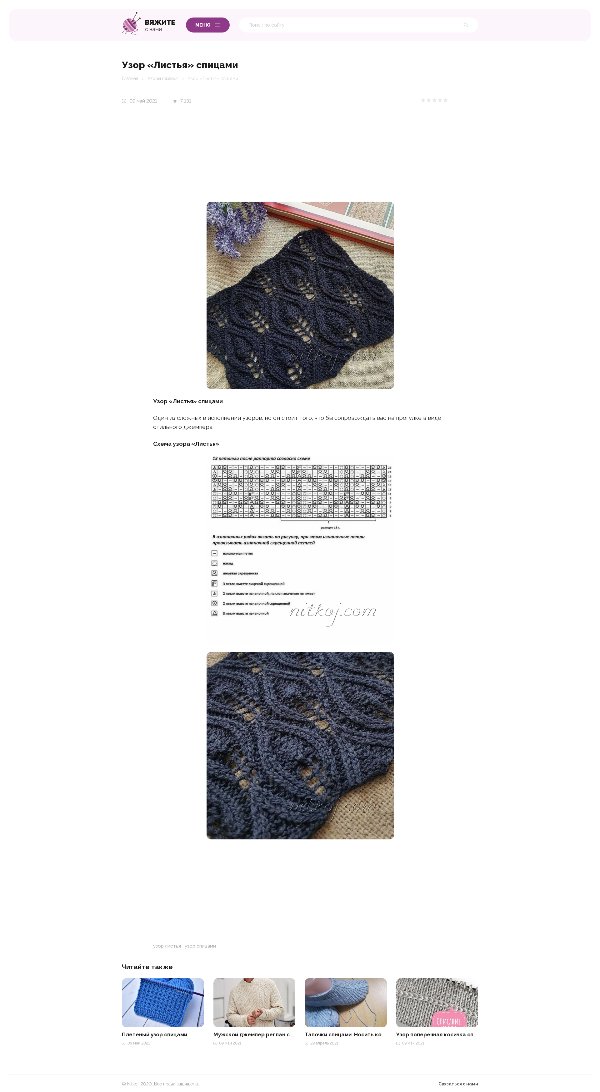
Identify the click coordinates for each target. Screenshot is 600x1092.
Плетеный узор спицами (154, 1034)
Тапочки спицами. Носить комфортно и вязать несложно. (346, 1034)
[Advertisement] (300, 158)
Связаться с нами (458, 1083)
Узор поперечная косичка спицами (437, 1034)
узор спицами (200, 946)
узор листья (167, 946)
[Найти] (468, 25)
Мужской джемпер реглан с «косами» (254, 1034)
